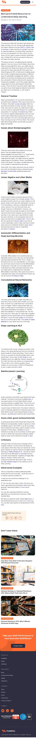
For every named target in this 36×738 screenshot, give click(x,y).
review (21, 317)
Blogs (2, 672)
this (12, 414)
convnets (24, 454)
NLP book (23, 357)
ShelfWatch (4, 658)
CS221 (22, 47)
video (21, 276)
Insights (3, 678)
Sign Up (27, 499)
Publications (4, 681)
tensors (12, 229)
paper (24, 104)
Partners (3, 692)
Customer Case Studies (7, 675)
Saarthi (3, 661)
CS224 (28, 47)
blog (15, 276)
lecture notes (18, 221)
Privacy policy (4, 698)
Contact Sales (18, 646)
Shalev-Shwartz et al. (15, 452)
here (9, 118)
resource (14, 102)
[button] (32, 2)
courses (24, 49)
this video (13, 171)
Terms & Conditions (6, 700)
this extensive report (10, 461)
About (2, 689)
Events (3, 695)
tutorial (22, 112)
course (17, 104)
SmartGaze (4, 664)
